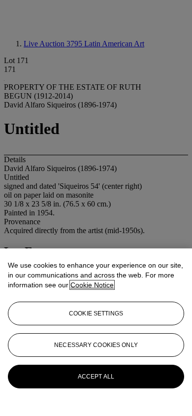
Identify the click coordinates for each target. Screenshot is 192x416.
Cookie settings (96, 313)
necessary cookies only (96, 345)
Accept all (96, 376)
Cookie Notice (92, 285)
